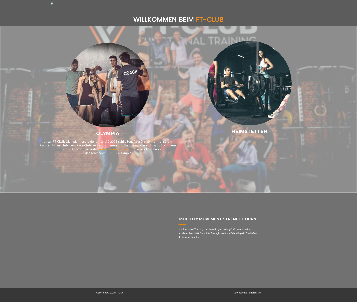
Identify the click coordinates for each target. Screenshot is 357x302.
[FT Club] (62, 13)
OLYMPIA (107, 133)
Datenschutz (240, 292)
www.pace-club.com (114, 149)
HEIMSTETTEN (249, 131)
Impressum (255, 292)
